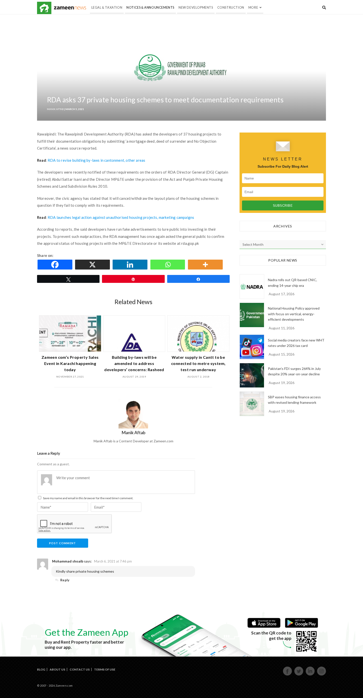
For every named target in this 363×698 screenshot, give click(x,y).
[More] (206, 265)
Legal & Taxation (106, 7)
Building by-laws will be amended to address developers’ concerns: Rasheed (134, 363)
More (253, 7)
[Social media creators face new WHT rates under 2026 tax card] (252, 347)
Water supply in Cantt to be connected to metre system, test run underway (198, 363)
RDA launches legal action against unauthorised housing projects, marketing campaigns (121, 217)
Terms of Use (104, 669)
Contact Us (80, 669)
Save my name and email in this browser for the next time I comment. (88, 498)
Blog (41, 669)
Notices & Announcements (150, 7)
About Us (57, 669)
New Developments (196, 7)
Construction (230, 7)
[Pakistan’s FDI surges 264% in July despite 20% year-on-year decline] (252, 375)
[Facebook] (56, 265)
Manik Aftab (55, 109)
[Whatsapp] (168, 265)
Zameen (44, 8)
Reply (64, 580)
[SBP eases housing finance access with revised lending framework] (252, 403)
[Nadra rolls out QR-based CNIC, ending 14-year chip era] (252, 286)
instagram (321, 675)
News (70, 8)
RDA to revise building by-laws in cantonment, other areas (96, 160)
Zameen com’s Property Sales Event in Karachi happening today (70, 363)
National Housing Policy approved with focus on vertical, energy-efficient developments (294, 313)
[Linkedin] (131, 265)
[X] (93, 265)
